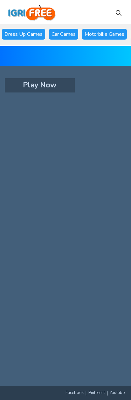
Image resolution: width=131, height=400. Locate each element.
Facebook (75, 393)
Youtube (117, 393)
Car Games (64, 34)
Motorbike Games (104, 34)
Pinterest (96, 393)
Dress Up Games (23, 34)
